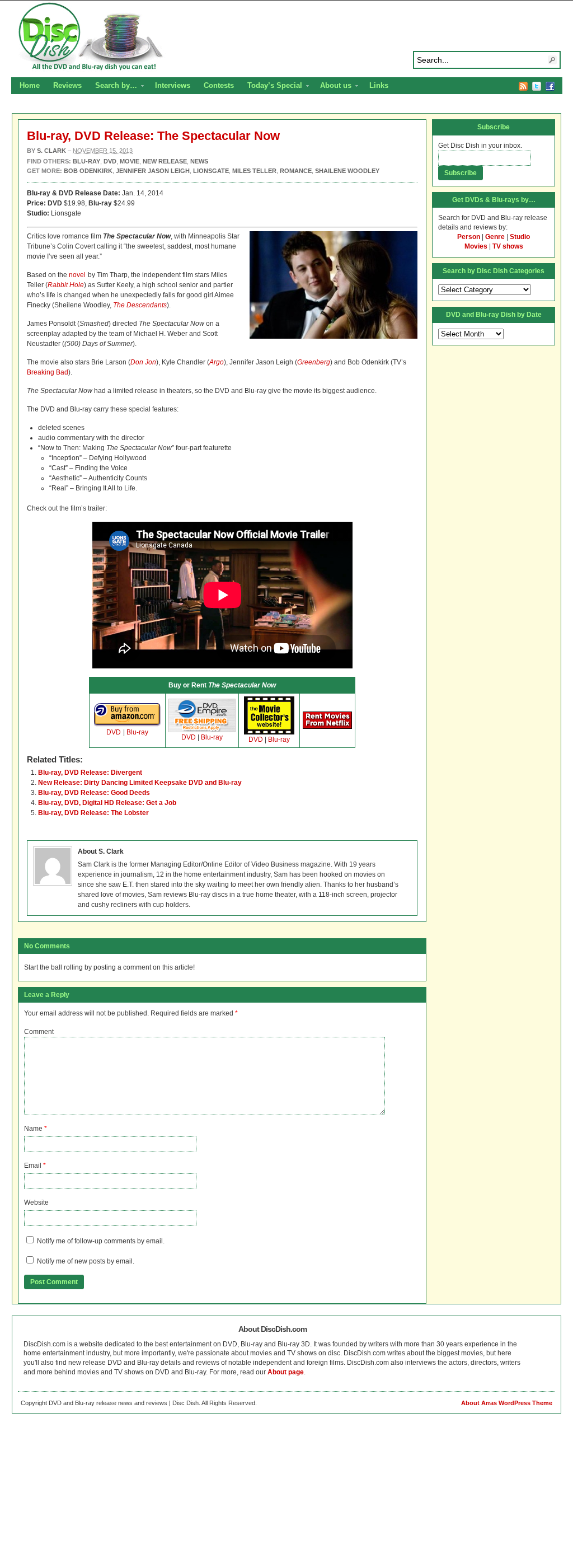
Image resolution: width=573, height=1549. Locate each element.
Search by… (112, 86)
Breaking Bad (47, 372)
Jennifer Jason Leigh (153, 170)
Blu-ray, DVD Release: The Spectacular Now (153, 136)
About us (332, 86)
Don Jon (143, 362)
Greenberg (313, 362)
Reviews (67, 85)
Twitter (536, 86)
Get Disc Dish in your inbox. (480, 145)
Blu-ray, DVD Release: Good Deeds (94, 793)
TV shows (507, 246)
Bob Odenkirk (88, 170)
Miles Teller (254, 170)
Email (32, 1165)
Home (30, 85)
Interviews (172, 85)
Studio (520, 237)
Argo (216, 362)
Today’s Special (271, 86)
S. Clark (51, 150)
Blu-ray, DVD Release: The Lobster (93, 813)
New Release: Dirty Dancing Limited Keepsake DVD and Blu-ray (140, 783)
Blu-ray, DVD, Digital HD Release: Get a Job (107, 803)
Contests (219, 85)
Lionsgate (211, 170)
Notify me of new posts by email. (85, 1261)
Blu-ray (137, 732)
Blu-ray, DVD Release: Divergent (90, 772)
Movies (475, 246)
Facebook (550, 86)
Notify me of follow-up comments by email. (101, 1241)
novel (77, 275)
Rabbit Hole (66, 285)
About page (285, 1372)
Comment (39, 1032)
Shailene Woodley (347, 170)
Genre (495, 237)
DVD (113, 732)
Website (36, 1202)
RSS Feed (523, 86)
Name (33, 1128)
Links (378, 85)
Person (468, 237)
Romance (296, 170)
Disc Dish (286, 37)
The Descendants (140, 305)
